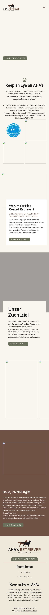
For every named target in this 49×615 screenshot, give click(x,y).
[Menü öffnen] (44, 7)
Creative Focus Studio (29, 611)
